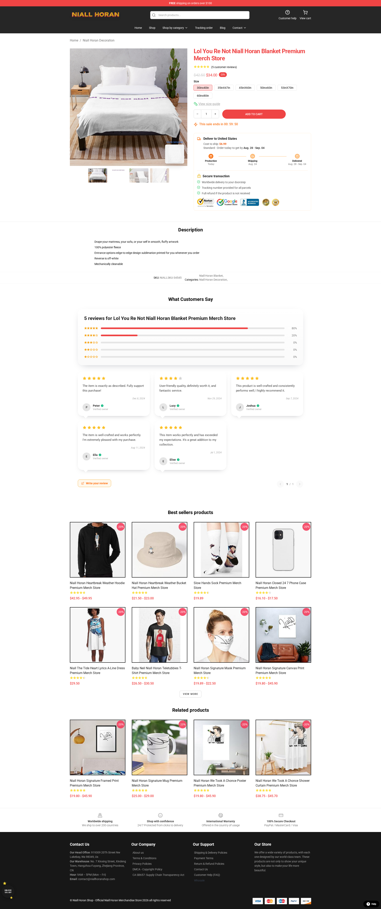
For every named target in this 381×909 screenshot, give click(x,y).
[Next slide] (181, 107)
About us (138, 852)
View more (190, 694)
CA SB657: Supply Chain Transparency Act (158, 874)
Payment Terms (203, 858)
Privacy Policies (142, 863)
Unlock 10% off (8, 891)
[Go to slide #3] (138, 175)
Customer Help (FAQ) (207, 874)
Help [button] (373, 904)
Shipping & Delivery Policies (210, 852)
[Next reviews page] (299, 484)
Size (196, 81)
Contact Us (201, 869)
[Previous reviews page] (280, 484)
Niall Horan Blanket (211, 275)
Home (74, 40)
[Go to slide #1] (97, 175)
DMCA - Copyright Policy (147, 869)
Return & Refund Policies (209, 863)
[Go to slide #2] (118, 175)
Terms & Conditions (144, 858)
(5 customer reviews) (224, 67)
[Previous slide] (76, 107)
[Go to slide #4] (159, 175)
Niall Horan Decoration (98, 40)
